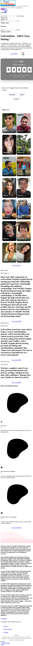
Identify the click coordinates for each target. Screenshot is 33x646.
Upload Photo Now (17, 335)
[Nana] (24, 188)
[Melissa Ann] (24, 231)
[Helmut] (24, 145)
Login (5, 8)
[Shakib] (9, 123)
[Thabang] (9, 209)
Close (8, 643)
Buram (22, 94)
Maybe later (16, 339)
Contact (6, 632)
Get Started (4, 618)
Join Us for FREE (16, 360)
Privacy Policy (8, 629)
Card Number (20, 16)
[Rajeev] (24, 123)
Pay (7, 23)
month (5, 17)
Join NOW (14, 54)
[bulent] (9, 231)
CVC (18, 21)
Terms (5, 626)
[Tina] (24, 209)
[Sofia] (9, 188)
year (6, 19)
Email (18, 30)
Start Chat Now (16, 265)
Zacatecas (16, 99)
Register (5, 10)
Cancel (3, 23)
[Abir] (9, 166)
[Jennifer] (9, 145)
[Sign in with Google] (23, 54)
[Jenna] (24, 253)
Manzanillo (12, 94)
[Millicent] (9, 253)
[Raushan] (24, 166)
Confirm (8, 31)
